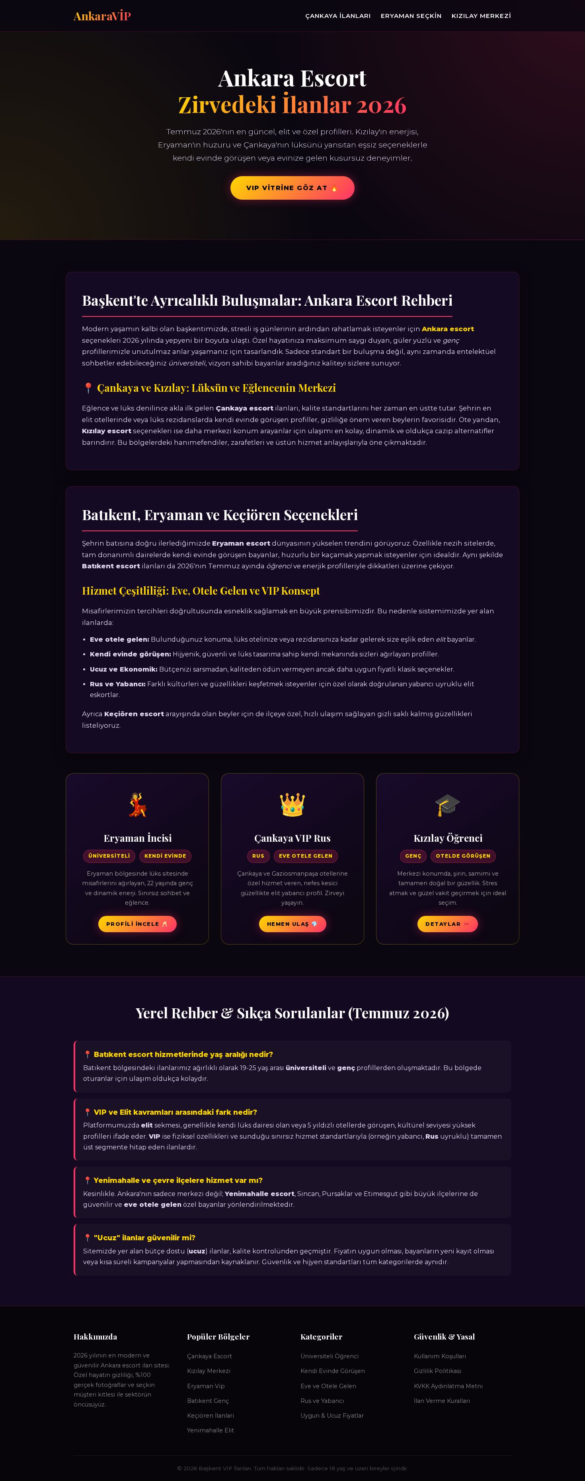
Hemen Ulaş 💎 (292, 924)
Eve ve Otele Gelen (328, 1386)
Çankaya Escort (209, 1356)
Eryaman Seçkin (411, 16)
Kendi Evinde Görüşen (332, 1371)
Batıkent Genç (208, 1400)
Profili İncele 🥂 (137, 924)
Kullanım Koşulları (440, 1356)
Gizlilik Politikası (437, 1371)
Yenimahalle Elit (210, 1430)
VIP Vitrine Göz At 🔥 (292, 188)
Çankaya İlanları (338, 16)
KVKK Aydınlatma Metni (448, 1386)
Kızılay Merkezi (481, 16)
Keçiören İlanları (210, 1415)
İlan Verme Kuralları (442, 1400)
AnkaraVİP (102, 15)
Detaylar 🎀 (447, 924)
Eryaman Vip (206, 1386)
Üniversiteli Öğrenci (329, 1356)
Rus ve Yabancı (322, 1400)
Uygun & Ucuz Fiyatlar (332, 1415)
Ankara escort (448, 329)
